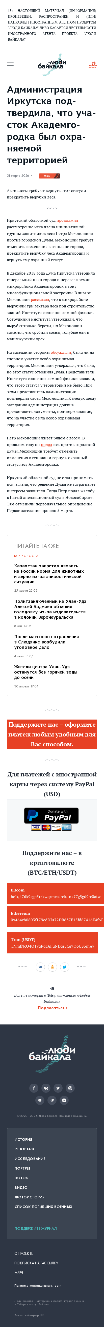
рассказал (40, 299)
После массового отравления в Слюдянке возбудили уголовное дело (46, 642)
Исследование (30, 1158)
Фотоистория (29, 1197)
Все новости (26, 556)
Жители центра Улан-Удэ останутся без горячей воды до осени (45, 672)
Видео (21, 1187)
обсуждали (61, 352)
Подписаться (51, 1008)
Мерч (18, 1272)
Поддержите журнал (36, 1228)
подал (46, 444)
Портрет (23, 1168)
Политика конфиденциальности (37, 1285)
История (23, 1139)
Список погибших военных (43, 1206)
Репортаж (25, 1149)
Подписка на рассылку (36, 1263)
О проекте (23, 1253)
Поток (21, 1178)
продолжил (67, 220)
